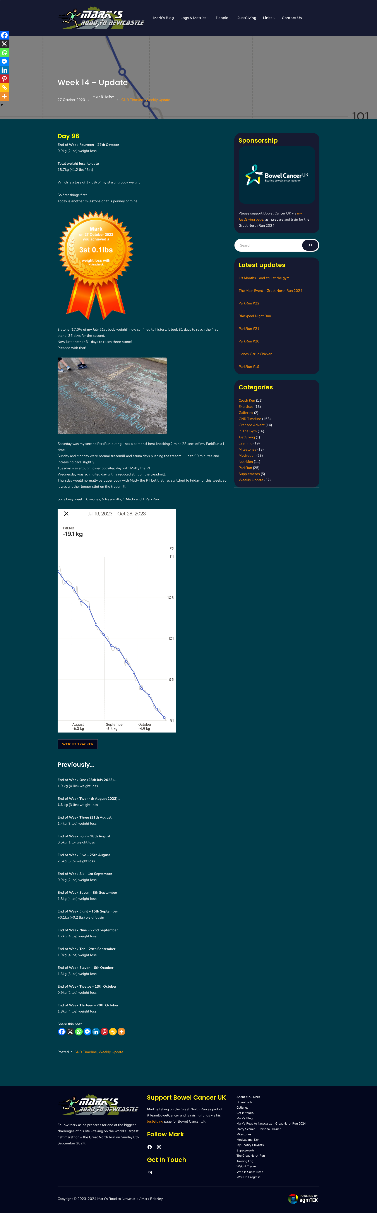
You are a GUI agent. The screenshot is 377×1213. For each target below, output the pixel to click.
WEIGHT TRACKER (78, 744)
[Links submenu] (274, 18)
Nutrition (246, 461)
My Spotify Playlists (250, 1145)
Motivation (247, 455)
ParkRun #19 (249, 366)
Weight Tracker (246, 1166)
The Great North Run (250, 1156)
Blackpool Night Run (255, 316)
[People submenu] (230, 18)
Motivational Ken (247, 1140)
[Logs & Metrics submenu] (208, 18)
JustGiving (247, 437)
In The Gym (248, 431)
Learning (245, 443)
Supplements (249, 474)
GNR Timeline (132, 99)
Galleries (246, 412)
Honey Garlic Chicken (255, 354)
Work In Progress (248, 1177)
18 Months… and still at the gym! (264, 278)
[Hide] (1, 105)
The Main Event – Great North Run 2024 (270, 290)
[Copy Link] (113, 1031)
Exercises (246, 406)
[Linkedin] (96, 1031)
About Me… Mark (248, 1097)
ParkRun (245, 467)
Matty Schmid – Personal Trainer (258, 1129)
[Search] (310, 245)
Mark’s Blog (244, 1118)
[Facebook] (62, 1031)
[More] (121, 1031)
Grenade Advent (252, 425)
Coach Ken (247, 400)
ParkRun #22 (249, 303)
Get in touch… (245, 1113)
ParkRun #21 (249, 328)
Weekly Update (158, 99)
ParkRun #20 (249, 341)
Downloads (244, 1102)
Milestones (247, 449)
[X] (70, 1031)
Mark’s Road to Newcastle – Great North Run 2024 (271, 1123)
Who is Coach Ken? (249, 1172)
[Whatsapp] (79, 1031)
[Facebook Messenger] (87, 1031)
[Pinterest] (104, 1031)
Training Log (244, 1161)
